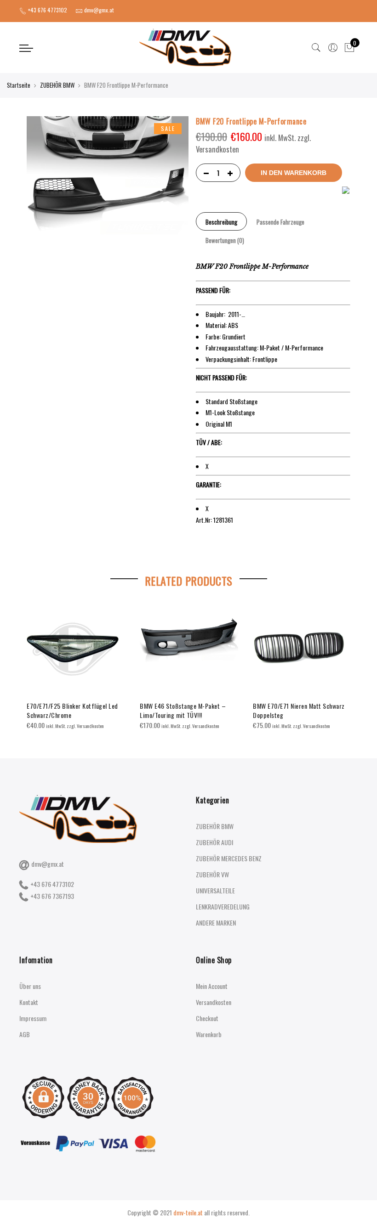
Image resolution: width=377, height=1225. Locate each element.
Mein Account (212, 986)
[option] (75, 667)
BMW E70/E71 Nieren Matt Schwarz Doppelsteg (299, 710)
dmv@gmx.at (47, 864)
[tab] (221, 221)
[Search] (316, 47)
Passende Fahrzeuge (280, 221)
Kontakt (28, 1002)
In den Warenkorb (293, 172)
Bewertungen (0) (225, 240)
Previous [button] (35, 660)
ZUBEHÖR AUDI (214, 842)
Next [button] (342, 660)
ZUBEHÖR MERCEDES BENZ (229, 858)
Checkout (207, 1018)
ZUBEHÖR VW (212, 874)
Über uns (30, 986)
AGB (24, 1034)
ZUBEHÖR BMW (57, 85)
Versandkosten (213, 1002)
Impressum (32, 1018)
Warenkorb (209, 1034)
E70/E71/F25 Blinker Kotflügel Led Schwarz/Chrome (72, 710)
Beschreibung (221, 221)
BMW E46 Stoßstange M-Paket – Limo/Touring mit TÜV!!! (183, 710)
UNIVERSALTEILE (215, 890)
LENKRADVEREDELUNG (223, 906)
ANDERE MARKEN (216, 922)
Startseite (18, 85)
